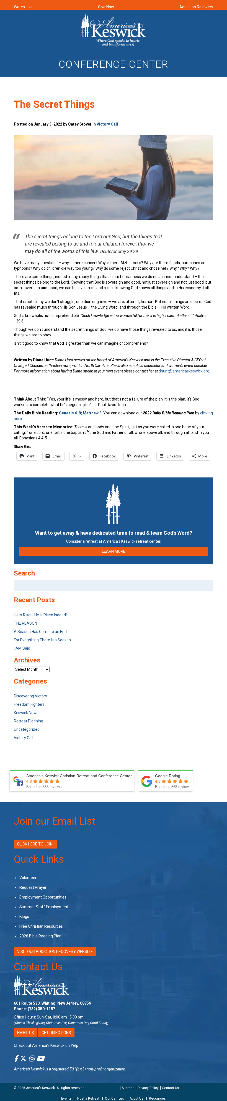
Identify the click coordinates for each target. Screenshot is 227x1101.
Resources (157, 1098)
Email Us (25, 1032)
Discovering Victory (30, 696)
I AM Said (22, 648)
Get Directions (56, 1032)
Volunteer (28, 877)
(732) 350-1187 (41, 1009)
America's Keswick (29, 1069)
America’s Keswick (40, 1088)
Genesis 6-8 (70, 413)
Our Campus (114, 1098)
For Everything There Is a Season (42, 640)
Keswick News (26, 712)
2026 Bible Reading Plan (40, 936)
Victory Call (107, 124)
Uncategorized (27, 729)
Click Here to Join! (35, 844)
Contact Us (38, 967)
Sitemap (128, 1088)
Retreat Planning (28, 721)
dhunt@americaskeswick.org (184, 371)
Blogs (24, 916)
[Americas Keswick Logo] (113, 29)
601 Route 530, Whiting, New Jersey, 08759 (52, 1003)
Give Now (106, 7)
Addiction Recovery (196, 7)
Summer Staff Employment (43, 907)
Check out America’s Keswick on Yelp (46, 1045)
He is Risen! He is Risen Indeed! (40, 615)
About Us (136, 1098)
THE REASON (25, 623)
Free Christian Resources (41, 926)
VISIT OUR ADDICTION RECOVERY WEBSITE (55, 951)
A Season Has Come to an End (40, 631)
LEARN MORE (113, 551)
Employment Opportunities (42, 897)
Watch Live (23, 7)
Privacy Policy (148, 1088)
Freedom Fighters (29, 704)
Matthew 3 (92, 413)
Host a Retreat (88, 1098)
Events (66, 1098)
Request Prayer (33, 887)
